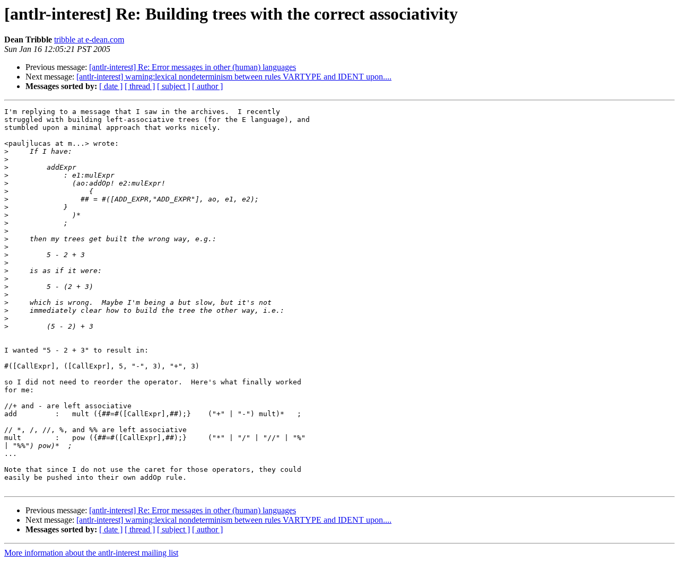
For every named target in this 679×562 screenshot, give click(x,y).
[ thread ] (140, 86)
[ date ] (111, 86)
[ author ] (207, 86)
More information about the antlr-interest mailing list (91, 552)
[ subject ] (173, 86)
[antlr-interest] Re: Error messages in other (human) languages (192, 67)
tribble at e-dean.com (89, 39)
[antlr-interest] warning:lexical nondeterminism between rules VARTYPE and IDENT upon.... (233, 76)
